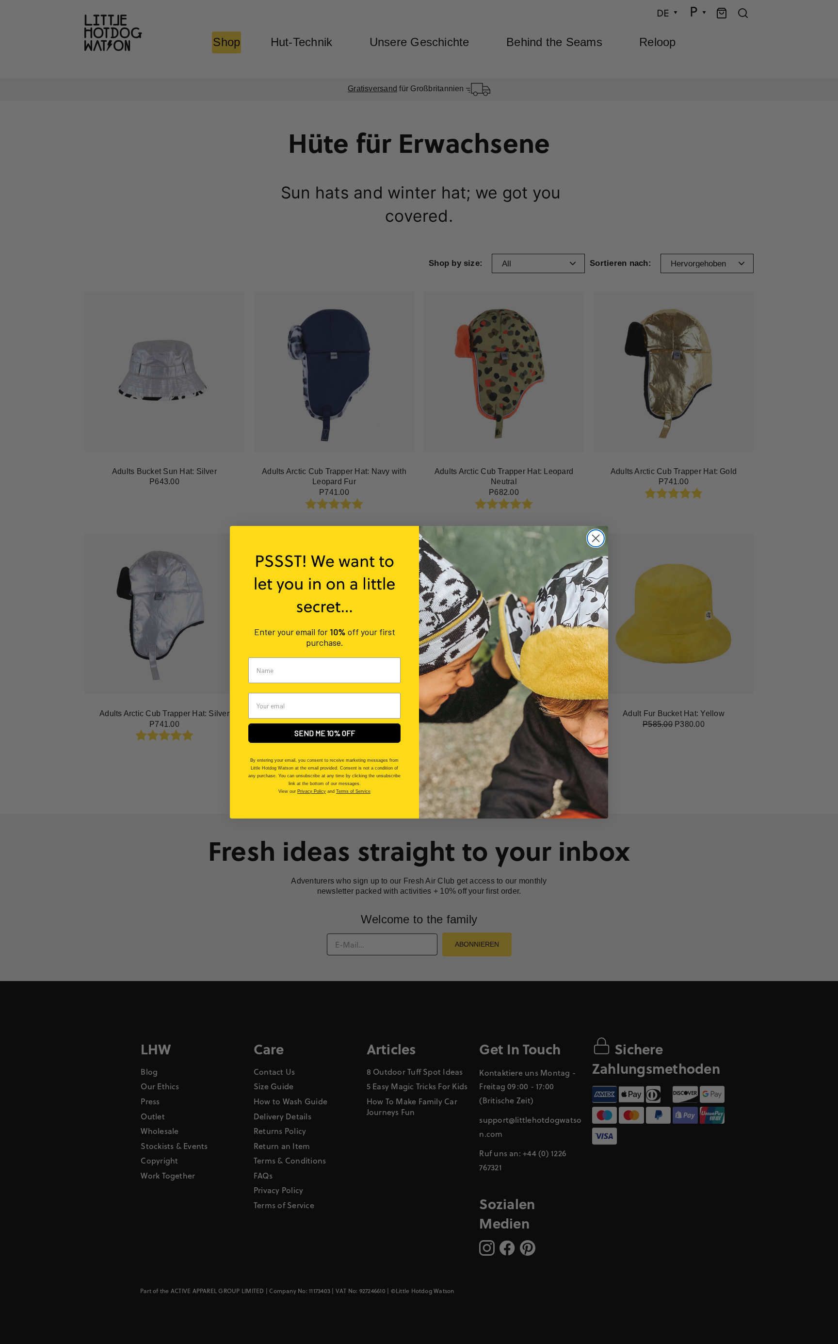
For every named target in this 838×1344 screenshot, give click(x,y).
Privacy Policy (311, 791)
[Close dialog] (595, 538)
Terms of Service (353, 791)
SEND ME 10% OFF (324, 733)
